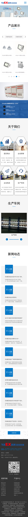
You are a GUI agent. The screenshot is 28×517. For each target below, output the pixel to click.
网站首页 (3, 483)
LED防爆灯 (23, 511)
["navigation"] (25, 2)
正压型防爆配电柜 (17, 515)
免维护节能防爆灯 (14, 511)
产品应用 (3, 491)
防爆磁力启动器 (6, 513)
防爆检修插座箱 (21, 513)
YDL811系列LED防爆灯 (7, 55)
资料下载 (3, 493)
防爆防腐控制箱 (20, 505)
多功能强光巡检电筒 (13, 503)
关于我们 (3, 485)
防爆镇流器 (12, 505)
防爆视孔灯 (7, 508)
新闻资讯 (3, 489)
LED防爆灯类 (17, 487)
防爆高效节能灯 (6, 511)
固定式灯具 (22, 503)
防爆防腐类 (19, 37)
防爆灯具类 (17, 489)
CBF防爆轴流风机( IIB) (20, 72)
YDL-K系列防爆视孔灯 (20, 55)
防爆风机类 (17, 491)
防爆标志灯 (13, 508)
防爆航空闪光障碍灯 (7, 507)
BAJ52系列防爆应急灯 (7, 72)
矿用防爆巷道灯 (19, 510)
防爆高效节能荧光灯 (9, 510)
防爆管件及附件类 (18, 493)
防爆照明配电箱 (9, 515)
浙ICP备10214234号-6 (21, 502)
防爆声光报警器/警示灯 (19, 507)
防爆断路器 (13, 513)
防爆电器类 (9, 37)
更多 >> (16, 495)
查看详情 (14, 433)
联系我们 (3, 495)
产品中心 (3, 487)
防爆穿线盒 (6, 505)
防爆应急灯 (20, 508)
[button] (12, 15)
